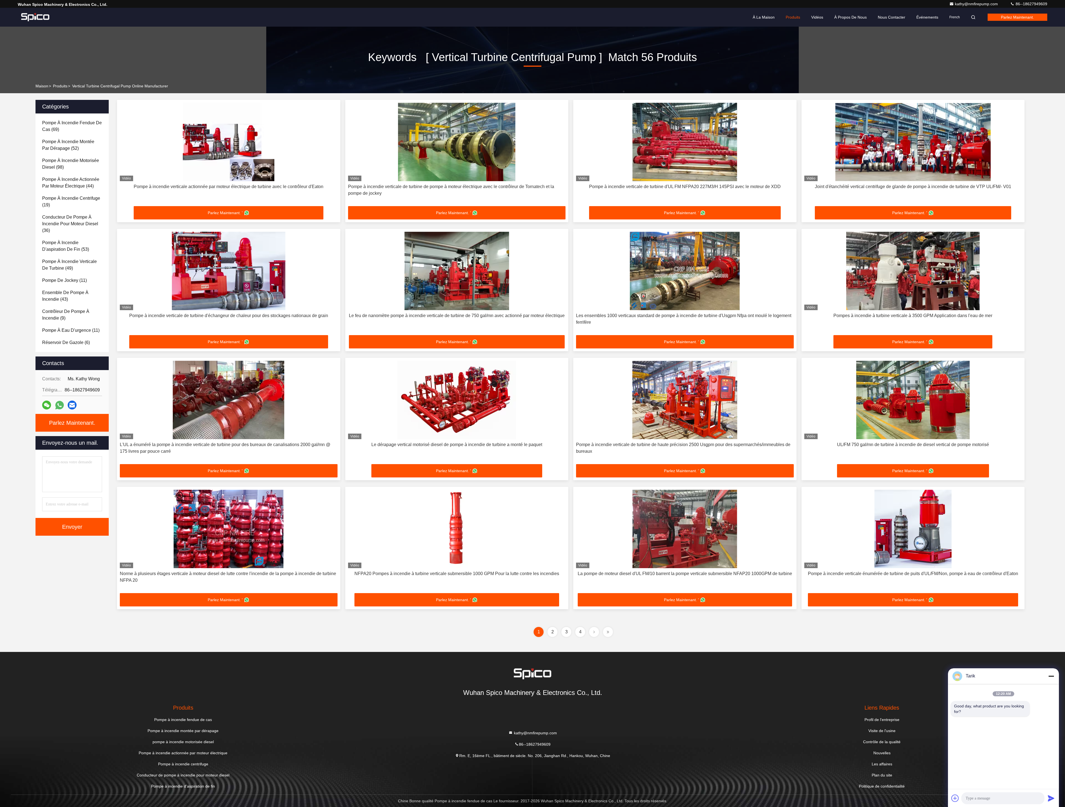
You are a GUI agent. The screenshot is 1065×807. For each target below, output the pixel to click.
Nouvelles (882, 753)
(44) (70, 182)
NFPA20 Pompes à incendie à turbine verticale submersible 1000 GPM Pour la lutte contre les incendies (456, 573)
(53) (65, 246)
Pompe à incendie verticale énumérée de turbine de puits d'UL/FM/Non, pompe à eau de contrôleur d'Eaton (913, 573)
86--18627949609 (1031, 4)
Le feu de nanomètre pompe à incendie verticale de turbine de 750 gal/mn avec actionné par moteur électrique (457, 315)
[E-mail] (72, 405)
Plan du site (882, 775)
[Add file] (955, 798)
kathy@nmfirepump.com (977, 4)
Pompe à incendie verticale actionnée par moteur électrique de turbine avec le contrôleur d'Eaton (228, 186)
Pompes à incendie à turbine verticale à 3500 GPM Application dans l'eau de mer (912, 315)
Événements (927, 17)
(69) (72, 126)
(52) (68, 145)
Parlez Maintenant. (1017, 17)
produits (60, 86)
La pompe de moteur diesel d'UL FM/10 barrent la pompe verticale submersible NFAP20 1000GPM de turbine (685, 573)
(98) (70, 164)
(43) (65, 296)
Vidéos (817, 17)
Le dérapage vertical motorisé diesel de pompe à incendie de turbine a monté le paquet (456, 444)
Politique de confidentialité (882, 786)
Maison (42, 86)
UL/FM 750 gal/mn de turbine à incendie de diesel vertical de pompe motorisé (913, 444)
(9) (65, 314)
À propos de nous (850, 17)
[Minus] (1051, 676)
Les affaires (882, 764)
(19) (71, 201)
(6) (66, 342)
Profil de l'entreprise (881, 719)
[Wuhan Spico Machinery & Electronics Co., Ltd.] (35, 17)
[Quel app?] (59, 405)
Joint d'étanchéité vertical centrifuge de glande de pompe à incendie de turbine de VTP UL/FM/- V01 (913, 186)
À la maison (764, 17)
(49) (69, 264)
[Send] (1051, 798)
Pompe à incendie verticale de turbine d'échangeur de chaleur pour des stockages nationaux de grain (228, 315)
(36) (70, 224)
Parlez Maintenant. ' (225, 213)
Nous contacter (891, 17)
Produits (793, 17)
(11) (64, 280)
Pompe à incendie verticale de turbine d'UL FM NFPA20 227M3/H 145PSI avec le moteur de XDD (685, 186)
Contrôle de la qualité (882, 742)
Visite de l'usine (882, 730)
